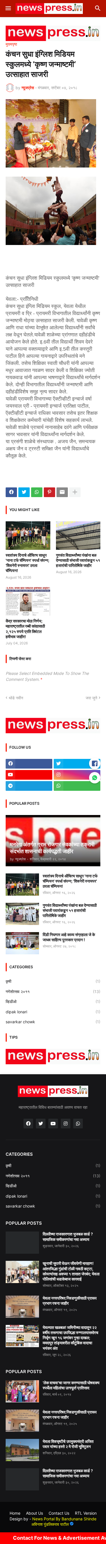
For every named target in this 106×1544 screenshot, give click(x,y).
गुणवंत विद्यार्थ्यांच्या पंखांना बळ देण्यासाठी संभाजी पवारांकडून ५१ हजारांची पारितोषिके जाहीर (78, 560)
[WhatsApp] (36, 492)
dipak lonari (53, 1011)
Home (15, 1513)
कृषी (53, 981)
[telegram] (29, 786)
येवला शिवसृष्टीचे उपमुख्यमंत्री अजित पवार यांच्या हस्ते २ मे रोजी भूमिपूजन (68, 1444)
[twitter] (77, 764)
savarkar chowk (53, 1021)
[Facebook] (11, 492)
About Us (34, 1513)
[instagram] (77, 775)
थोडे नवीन (16, 697)
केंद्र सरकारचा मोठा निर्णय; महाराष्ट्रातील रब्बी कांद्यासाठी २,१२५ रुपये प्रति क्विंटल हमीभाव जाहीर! (25, 628)
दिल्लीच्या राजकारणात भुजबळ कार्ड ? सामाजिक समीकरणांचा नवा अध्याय (68, 1236)
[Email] (62, 492)
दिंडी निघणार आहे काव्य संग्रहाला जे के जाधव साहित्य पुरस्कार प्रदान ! (69, 937)
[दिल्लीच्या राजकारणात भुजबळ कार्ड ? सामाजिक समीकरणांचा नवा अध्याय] (22, 1242)
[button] (8, 8)
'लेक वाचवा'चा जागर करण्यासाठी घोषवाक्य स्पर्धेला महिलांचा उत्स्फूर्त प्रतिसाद (71, 1385)
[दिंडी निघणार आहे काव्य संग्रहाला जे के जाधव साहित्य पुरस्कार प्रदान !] (22, 943)
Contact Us (59, 1513)
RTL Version (86, 1513)
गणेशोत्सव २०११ (53, 991)
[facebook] (29, 764)
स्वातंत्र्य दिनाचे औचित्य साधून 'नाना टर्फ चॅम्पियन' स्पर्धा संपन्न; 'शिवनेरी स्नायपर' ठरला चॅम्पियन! (27, 563)
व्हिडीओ (53, 1001)
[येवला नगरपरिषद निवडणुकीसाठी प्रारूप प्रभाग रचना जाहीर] (22, 1307)
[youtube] (29, 775)
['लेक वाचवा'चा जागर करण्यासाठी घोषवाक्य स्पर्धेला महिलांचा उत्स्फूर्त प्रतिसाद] (22, 1391)
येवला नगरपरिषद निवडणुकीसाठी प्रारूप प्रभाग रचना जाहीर (70, 1301)
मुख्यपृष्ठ (11, 44)
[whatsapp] (77, 786)
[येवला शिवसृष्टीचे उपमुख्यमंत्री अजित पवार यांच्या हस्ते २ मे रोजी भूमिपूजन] (22, 1450)
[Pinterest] (49, 492)
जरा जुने (91, 697)
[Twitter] (24, 492)
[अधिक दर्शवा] (75, 492)
